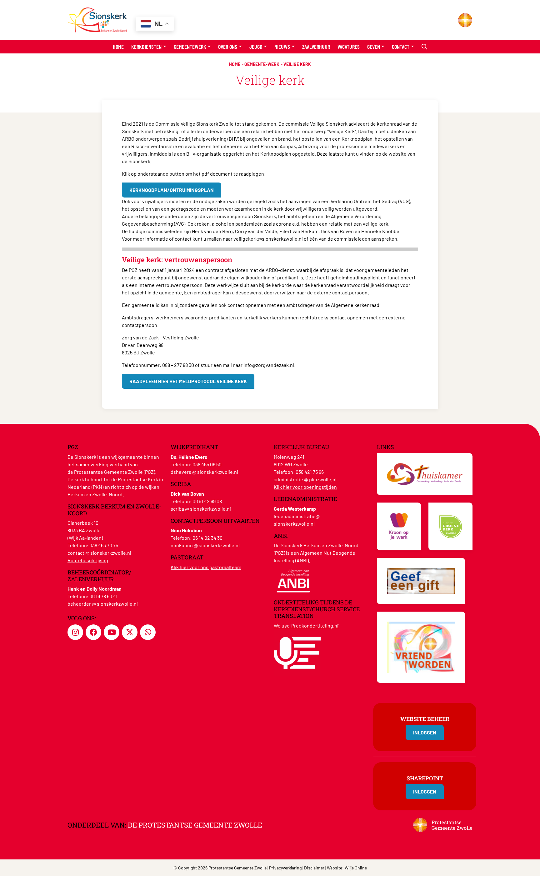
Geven (373, 46)
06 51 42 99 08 (207, 501)
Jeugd (255, 46)
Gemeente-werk (261, 64)
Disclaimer (314, 867)
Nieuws (282, 46)
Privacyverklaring (285, 867)
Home (118, 46)
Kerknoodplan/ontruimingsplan (171, 190)
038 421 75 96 (310, 472)
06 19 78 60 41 (103, 596)
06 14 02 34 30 (207, 538)
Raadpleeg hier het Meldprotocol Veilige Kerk (188, 381)
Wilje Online (356, 867)
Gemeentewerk (190, 46)
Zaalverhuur (316, 46)
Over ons (227, 46)
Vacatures (349, 46)
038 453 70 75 (103, 545)
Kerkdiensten (146, 46)
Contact (400, 46)
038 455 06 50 (207, 464)
